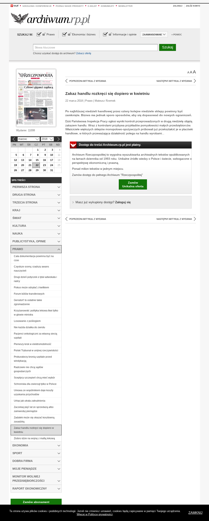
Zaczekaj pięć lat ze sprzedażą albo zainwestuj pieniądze (33, 409)
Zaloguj (177, 6)
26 (15, 170)
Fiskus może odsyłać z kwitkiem (31, 287)
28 (30, 170)
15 (37, 160)
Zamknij (195, 512)
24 (51, 165)
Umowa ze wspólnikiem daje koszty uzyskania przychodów (33, 392)
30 (44, 170)
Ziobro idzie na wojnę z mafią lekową (34, 438)
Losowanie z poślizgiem (27, 321)
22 (37, 165)
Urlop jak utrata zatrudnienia (29, 400)
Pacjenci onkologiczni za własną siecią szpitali (35, 335)
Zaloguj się (103, 202)
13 (22, 160)
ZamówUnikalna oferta (132, 184)
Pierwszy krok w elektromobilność (32, 344)
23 (44, 165)
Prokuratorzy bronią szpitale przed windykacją (33, 358)
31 (51, 170)
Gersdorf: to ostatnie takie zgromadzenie (28, 302)
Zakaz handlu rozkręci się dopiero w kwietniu (34, 430)
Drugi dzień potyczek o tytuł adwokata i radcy (35, 279)
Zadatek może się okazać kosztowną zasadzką (34, 419)
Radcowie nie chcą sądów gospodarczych (28, 369)
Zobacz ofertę (83, 53)
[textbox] (95, 47)
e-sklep (92, 6)
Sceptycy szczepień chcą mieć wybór (34, 377)
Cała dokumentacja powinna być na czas (34, 258)
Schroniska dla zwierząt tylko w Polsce (35, 384)
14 (30, 160)
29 (37, 170)
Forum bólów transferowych (29, 293)
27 (22, 170)
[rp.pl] (14, 5)
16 (44, 160)
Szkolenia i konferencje (37, 6)
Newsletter (125, 6)
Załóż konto (193, 6)
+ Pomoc (176, 34)
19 (15, 165)
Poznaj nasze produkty (70, 6)
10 (51, 155)
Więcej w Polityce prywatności (95, 514)
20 (22, 165)
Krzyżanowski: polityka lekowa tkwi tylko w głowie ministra (36, 312)
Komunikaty (107, 6)
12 (15, 160)
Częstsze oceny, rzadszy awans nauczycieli (31, 268)
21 (30, 165)
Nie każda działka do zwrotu (29, 327)
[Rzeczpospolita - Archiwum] (50, 19)
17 (51, 160)
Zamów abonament (36, 502)
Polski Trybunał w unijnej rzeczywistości (36, 350)
